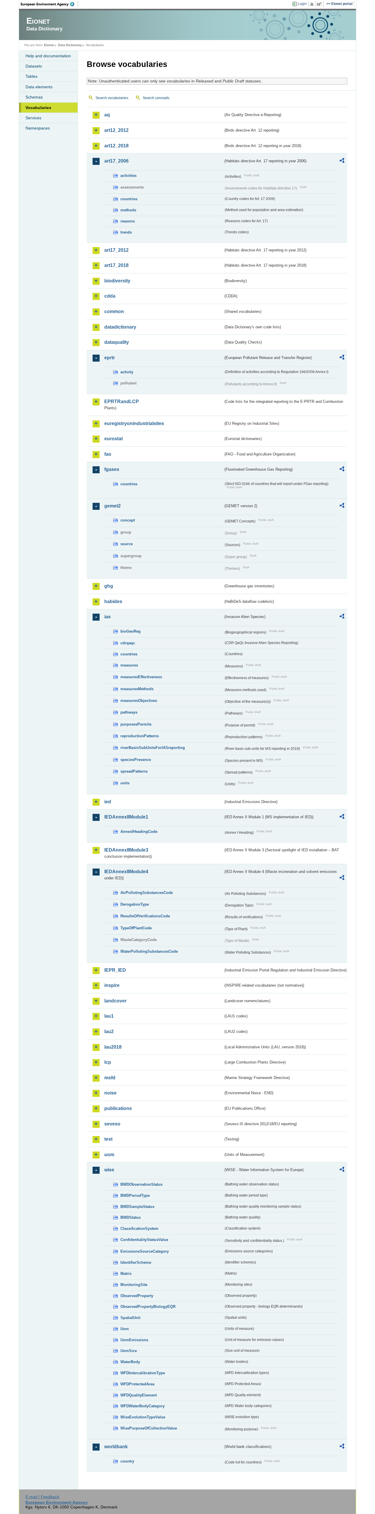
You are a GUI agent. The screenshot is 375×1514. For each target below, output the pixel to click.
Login (302, 4)
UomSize (128, 1351)
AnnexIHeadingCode (138, 831)
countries (128, 199)
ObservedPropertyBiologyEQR (147, 1306)
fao (107, 454)
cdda (109, 296)
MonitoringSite (133, 1284)
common (114, 311)
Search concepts (156, 98)
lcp (107, 1062)
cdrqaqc (127, 643)
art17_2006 (116, 160)
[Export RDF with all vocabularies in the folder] (342, 161)
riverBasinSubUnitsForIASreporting (152, 747)
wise (109, 1169)
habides (113, 601)
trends (126, 232)
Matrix (126, 1273)
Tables (31, 76)
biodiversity (117, 280)
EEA (49, 4)
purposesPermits (135, 724)
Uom (124, 1329)
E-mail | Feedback (42, 1496)
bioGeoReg (130, 631)
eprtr (109, 357)
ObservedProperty (136, 1296)
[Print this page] (312, 4)
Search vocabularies (112, 98)
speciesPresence (135, 759)
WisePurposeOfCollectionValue (148, 1428)
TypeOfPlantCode (136, 928)
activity (126, 372)
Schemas (34, 97)
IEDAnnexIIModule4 (126, 871)
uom (109, 1154)
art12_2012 (116, 130)
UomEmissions (134, 1340)
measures (129, 665)
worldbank (116, 1446)
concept (127, 520)
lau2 (109, 1031)
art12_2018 (116, 145)
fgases (111, 469)
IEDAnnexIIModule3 (126, 849)
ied (107, 801)
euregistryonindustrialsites (134, 423)
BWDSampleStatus (137, 1206)
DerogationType (134, 904)
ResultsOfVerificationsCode (145, 916)
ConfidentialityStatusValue (144, 1239)
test (108, 1139)
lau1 (109, 1016)
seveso (112, 1123)
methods (128, 210)
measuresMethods (137, 689)
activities (128, 175)
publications (118, 1108)
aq (107, 114)
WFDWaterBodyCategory (142, 1406)
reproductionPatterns (139, 736)
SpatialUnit (130, 1318)
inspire (112, 985)
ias (107, 616)
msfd (109, 1077)
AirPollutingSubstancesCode (146, 892)
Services (33, 117)
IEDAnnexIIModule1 (126, 816)
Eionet (49, 45)
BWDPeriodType (135, 1195)
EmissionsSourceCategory (144, 1251)
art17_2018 (116, 265)
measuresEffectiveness (141, 677)
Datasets (33, 66)
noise (110, 1092)
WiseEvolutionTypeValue (142, 1417)
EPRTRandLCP (121, 401)
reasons (127, 221)
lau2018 (113, 1047)
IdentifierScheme (135, 1262)
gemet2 (112, 505)
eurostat (113, 438)
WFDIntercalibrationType (142, 1373)
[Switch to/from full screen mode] (320, 4)
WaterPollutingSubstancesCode (149, 951)
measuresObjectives (138, 700)
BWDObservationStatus (141, 1184)
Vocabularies (38, 107)
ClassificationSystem (139, 1228)
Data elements (38, 86)
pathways (128, 712)
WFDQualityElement (138, 1395)
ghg (108, 585)
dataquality (116, 342)
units (124, 783)
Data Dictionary (70, 45)
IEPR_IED (115, 970)
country (127, 1461)
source (126, 544)
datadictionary (120, 326)
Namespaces (37, 128)
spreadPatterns (134, 771)
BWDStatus (130, 1217)
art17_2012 (116, 250)
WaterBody (130, 1362)
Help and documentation (48, 55)
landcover (115, 1000)
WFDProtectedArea (137, 1384)
